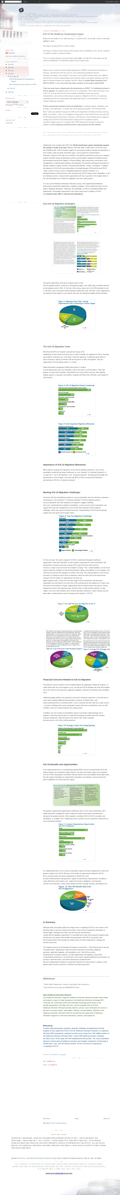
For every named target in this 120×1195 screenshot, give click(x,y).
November (13, 76)
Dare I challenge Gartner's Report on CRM (22, 84)
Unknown (11, 53)
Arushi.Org (9, 123)
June (11, 88)
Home (77, 1118)
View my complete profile (15, 56)
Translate (21, 105)
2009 (10, 92)
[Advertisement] (15, 165)
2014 (10, 67)
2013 (10, 70)
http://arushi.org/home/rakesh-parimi (38, 1158)
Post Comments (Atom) (59, 1123)
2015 (10, 64)
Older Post (106, 1118)
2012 (10, 74)
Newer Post (46, 1118)
